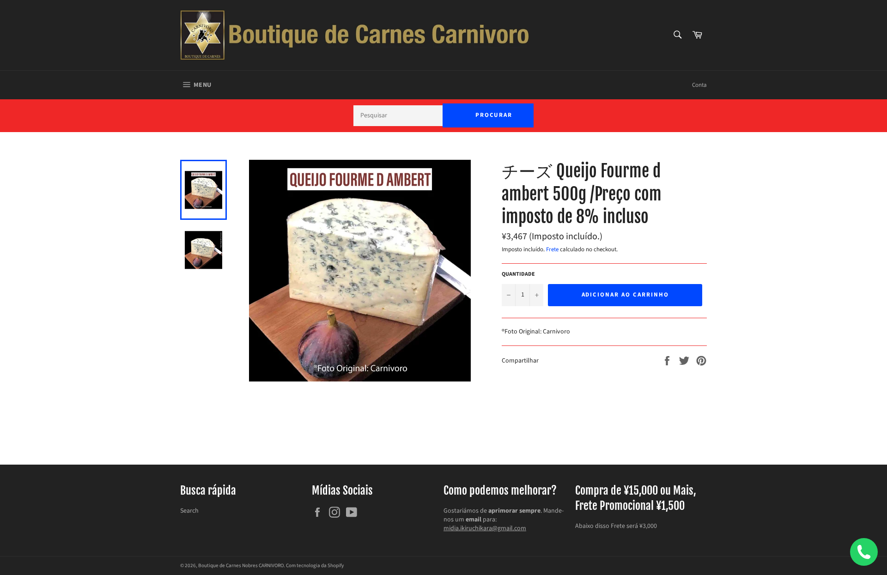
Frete (552, 249)
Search (189, 510)
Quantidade (518, 274)
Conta (699, 85)
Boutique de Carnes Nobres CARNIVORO (241, 565)
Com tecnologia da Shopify (315, 565)
